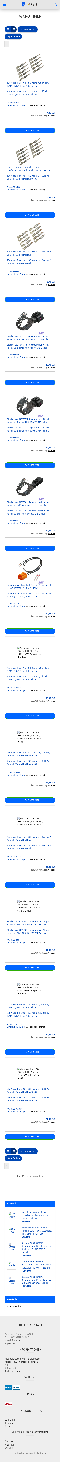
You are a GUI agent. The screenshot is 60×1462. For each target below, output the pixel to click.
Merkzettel (10, 1420)
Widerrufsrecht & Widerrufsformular (22, 1359)
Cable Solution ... (15, 1306)
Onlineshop (19, 1453)
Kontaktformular (13, 1340)
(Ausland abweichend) (35, 105)
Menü (4, 4)
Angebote (9, 1445)
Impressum (10, 1343)
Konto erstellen (12, 1371)
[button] (8, 29)
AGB (6, 1365)
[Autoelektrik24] (30, 4)
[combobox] (27, 29)
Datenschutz (11, 1368)
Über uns (9, 1441)
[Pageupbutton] (51, 1457)
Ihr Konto (9, 1423)
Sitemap (9, 1448)
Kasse (7, 1426)
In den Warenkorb (30, 130)
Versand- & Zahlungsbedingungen (21, 1362)
